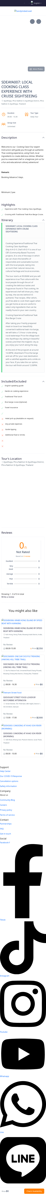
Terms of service (7, 815)
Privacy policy (6, 810)
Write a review (8, 597)
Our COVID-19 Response (11, 776)
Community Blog (7, 800)
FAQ (2, 828)
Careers (3, 805)
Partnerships (6, 823)
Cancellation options (9, 781)
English (37, 3)
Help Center (5, 771)
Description (9, 137)
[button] (36, 11)
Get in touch (5, 833)
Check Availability (34, 1191)
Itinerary (7, 220)
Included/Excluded (13, 381)
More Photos (38, 69)
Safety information (8, 786)
